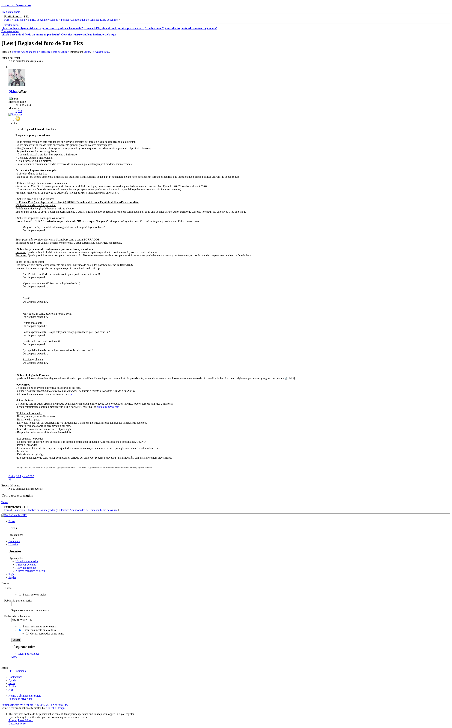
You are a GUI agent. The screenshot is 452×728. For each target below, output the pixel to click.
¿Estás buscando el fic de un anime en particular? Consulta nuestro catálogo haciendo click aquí (58, 34)
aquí (70, 394)
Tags (11, 574)
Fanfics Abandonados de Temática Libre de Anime (40, 51)
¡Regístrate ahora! (11, 11)
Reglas (12, 577)
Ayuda (12, 680)
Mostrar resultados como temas (46, 633)
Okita (87, 51)
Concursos (14, 541)
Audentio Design (55, 707)
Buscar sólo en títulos (34, 594)
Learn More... (25, 720)
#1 (9, 479)
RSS (11, 689)
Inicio (11, 683)
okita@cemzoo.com (108, 406)
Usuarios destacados (27, 561)
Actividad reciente (26, 567)
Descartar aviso (10, 24)
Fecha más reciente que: (17, 616)
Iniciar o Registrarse (16, 5)
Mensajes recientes (28, 653)
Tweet (4, 502)
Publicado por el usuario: (18, 600)
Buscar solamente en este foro (39, 629)
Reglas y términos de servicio (24, 695)
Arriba (12, 686)
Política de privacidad (20, 698)
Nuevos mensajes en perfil (30, 570)
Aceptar (12, 720)
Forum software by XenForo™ (34, 704)
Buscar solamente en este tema (39, 626)
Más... (14, 656)
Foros (11, 521)
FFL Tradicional (17, 670)
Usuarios (13, 544)
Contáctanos (15, 676)
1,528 (19, 111)
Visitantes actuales (26, 564)
